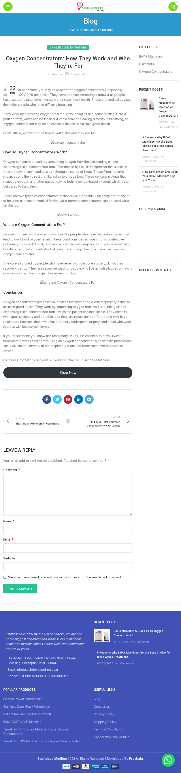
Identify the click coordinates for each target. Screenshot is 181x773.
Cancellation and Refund (112, 737)
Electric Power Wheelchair (22, 699)
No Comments (168, 126)
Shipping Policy (105, 722)
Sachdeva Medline (96, 360)
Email (8, 539)
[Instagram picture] (145, 222)
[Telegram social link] (89, 399)
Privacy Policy (104, 714)
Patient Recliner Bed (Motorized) (27, 714)
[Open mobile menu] (8, 6)
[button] (168, 760)
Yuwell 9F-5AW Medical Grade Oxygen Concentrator (41, 741)
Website (9, 558)
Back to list (68, 421)
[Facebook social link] (46, 399)
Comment (11, 470)
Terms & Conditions (108, 729)
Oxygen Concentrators (96, 30)
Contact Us (102, 706)
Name (9, 521)
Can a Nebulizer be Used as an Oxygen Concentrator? (168, 107)
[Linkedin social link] (78, 399)
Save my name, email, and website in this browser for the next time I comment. (65, 577)
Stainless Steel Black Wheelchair (27, 706)
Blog (97, 699)
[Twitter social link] (57, 399)
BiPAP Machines (150, 56)
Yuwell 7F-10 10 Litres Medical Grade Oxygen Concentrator (36, 731)
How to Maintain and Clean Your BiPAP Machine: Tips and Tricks (160, 176)
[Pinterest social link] (68, 399)
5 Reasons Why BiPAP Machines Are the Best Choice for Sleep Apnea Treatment (157, 143)
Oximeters (146, 64)
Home (71, 30)
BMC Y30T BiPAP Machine (22, 722)
